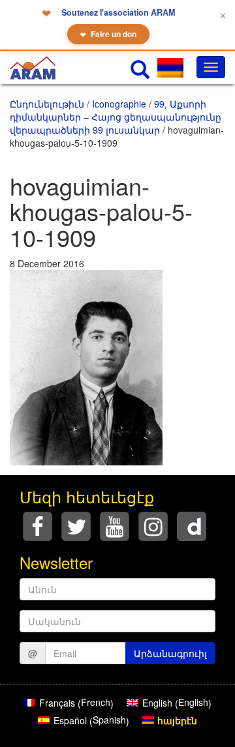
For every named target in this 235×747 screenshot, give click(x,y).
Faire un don (108, 34)
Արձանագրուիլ (170, 653)
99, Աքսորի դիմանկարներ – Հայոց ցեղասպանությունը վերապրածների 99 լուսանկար (115, 116)
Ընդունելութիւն (47, 103)
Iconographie (119, 103)
